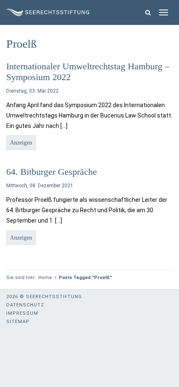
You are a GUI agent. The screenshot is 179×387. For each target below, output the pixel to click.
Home (45, 277)
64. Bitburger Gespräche (51, 172)
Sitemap (18, 321)
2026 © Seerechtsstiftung (44, 296)
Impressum (22, 313)
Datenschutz (25, 305)
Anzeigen (21, 143)
